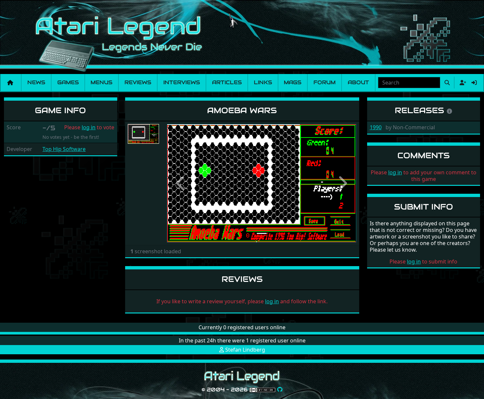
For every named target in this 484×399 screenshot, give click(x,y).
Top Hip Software (64, 149)
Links (263, 82)
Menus (101, 82)
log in (88, 127)
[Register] (461, 82)
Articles (227, 82)
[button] (181, 183)
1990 (376, 127)
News (36, 82)
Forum (324, 82)
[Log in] (474, 82)
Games (68, 82)
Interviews (181, 82)
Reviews (137, 82)
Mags (292, 82)
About (358, 82)
